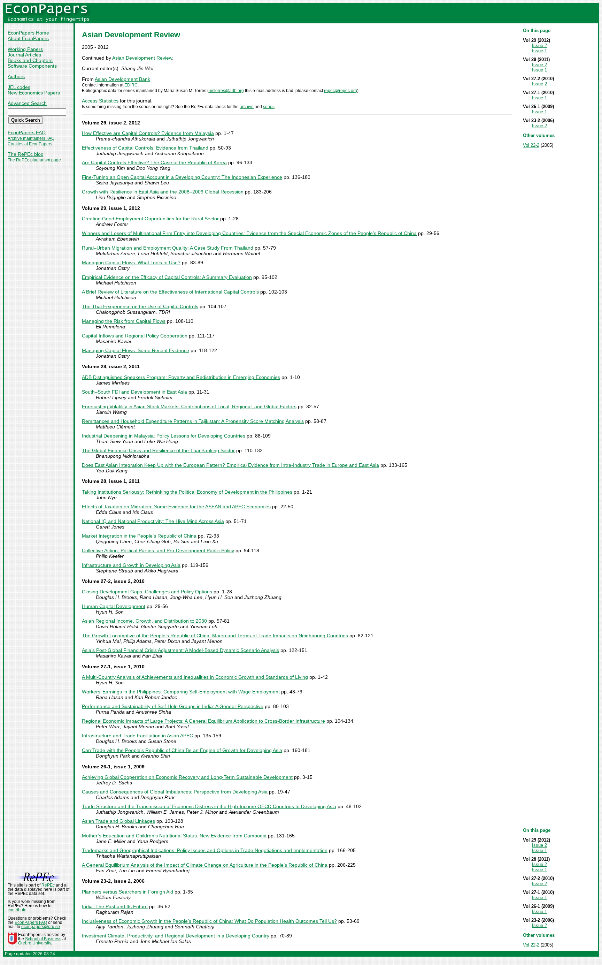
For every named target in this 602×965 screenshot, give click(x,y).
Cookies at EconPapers (30, 144)
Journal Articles (24, 55)
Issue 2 (539, 45)
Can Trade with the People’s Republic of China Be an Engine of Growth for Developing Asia (182, 750)
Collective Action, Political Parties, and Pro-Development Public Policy (158, 550)
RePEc (48, 885)
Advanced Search (27, 103)
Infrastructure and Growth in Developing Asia (131, 565)
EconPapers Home (28, 33)
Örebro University (34, 943)
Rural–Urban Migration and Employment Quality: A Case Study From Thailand (167, 248)
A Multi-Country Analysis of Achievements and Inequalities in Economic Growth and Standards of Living (195, 677)
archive (247, 107)
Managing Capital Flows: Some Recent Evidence (135, 350)
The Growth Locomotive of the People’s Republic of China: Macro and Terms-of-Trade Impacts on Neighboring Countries (215, 635)
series (269, 107)
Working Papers (25, 49)
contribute (17, 910)
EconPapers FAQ (27, 132)
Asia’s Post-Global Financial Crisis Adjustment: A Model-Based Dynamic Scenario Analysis (180, 650)
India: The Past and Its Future (115, 906)
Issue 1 (539, 50)
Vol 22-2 (531, 145)
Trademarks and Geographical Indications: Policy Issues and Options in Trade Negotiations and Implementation (204, 850)
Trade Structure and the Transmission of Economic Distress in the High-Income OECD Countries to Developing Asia (209, 806)
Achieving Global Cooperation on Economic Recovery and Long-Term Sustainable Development (187, 777)
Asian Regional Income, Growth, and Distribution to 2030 (144, 621)
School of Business (43, 939)
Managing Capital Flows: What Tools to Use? (131, 262)
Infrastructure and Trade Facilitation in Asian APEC (137, 735)
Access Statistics (100, 101)
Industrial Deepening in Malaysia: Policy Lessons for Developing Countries (163, 436)
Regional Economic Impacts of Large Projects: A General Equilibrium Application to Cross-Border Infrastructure (203, 721)
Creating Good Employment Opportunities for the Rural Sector (150, 218)
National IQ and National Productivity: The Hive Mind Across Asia (153, 521)
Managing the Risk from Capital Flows (123, 321)
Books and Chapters (30, 60)
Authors (16, 76)
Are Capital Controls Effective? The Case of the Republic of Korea (154, 162)
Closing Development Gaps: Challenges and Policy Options (147, 591)
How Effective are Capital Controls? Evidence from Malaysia (148, 133)
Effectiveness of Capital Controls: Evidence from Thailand (145, 148)
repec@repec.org (340, 91)
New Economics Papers (34, 93)
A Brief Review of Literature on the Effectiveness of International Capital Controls (170, 292)
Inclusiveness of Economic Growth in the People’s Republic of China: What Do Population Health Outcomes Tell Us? (209, 921)
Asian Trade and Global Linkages (118, 821)
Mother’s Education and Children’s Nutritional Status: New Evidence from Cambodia (174, 835)
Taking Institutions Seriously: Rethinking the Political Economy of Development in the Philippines (187, 492)
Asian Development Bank (122, 79)
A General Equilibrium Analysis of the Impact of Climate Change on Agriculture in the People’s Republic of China (204, 865)
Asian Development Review (142, 58)
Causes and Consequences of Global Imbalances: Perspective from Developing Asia (175, 792)
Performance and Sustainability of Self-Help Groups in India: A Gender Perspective (172, 706)
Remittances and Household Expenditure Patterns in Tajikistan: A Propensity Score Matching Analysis (193, 421)
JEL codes (19, 87)
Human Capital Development (113, 606)
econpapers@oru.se (40, 927)
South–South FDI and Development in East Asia (134, 392)
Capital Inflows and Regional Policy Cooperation (134, 336)
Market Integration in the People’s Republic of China (139, 536)
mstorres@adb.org (226, 91)
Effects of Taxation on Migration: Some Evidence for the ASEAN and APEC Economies (176, 506)
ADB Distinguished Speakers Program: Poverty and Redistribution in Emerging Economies (181, 377)
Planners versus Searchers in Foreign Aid (127, 892)
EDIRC (131, 85)
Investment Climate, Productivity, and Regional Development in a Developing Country (175, 936)
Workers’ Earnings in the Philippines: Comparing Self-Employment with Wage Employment (181, 691)
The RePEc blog (26, 154)
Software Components (32, 66)
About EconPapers (28, 38)
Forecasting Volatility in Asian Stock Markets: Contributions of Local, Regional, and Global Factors (189, 406)
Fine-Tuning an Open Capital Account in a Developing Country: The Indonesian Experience (182, 177)
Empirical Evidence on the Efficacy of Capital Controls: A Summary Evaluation (167, 277)
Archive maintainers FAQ (31, 138)
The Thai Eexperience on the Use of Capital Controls (140, 306)
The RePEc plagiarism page (34, 160)
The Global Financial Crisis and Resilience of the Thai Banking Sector (158, 450)
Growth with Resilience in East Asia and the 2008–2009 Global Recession (163, 192)
